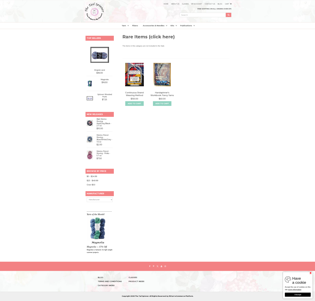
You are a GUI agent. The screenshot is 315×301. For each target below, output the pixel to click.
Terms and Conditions (110, 281)
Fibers (135, 26)
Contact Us (210, 4)
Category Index (106, 285)
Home (166, 4)
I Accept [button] (297, 295)
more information (294, 290)
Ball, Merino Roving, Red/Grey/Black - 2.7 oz (104, 122)
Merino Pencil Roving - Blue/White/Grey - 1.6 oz (104, 138)
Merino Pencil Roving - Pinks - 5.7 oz (103, 153)
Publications (186, 26)
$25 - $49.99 (92, 180)
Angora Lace (99, 70)
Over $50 (91, 185)
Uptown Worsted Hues (104, 95)
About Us (175, 4)
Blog (220, 4)
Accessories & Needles (153, 26)
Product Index (136, 281)
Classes (185, 4)
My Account (196, 4)
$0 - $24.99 (92, 176)
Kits (172, 26)
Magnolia (105, 79)
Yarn (124, 26)
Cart (227, 4)
